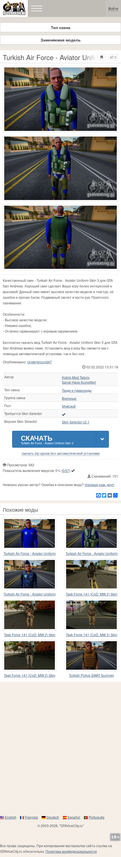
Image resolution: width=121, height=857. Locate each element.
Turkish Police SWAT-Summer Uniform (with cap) (91, 675)
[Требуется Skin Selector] (63, 414)
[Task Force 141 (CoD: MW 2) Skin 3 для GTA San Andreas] (91, 574)
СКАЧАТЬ (47, 439)
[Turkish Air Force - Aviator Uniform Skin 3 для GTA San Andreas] (60, 99)
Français (31, 817)
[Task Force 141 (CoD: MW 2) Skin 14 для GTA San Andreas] (29, 614)
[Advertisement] (60, 748)
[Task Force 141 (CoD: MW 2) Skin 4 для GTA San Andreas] (29, 655)
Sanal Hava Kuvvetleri (79, 382)
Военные (69, 398)
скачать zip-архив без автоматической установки (61, 453)
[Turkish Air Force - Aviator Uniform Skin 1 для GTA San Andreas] (91, 533)
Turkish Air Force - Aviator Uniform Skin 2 (30, 594)
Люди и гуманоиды (77, 390)
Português (96, 817)
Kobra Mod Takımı (75, 377)
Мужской (69, 406)
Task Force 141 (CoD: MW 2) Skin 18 (91, 635)
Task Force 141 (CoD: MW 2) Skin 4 (29, 675)
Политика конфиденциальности (71, 851)
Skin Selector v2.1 (75, 422)
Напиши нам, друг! (99, 484)
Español (74, 817)
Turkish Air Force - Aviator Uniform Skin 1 (92, 553)
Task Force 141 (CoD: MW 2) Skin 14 (29, 635)
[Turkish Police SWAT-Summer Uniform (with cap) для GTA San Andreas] (91, 655)
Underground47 (39, 361)
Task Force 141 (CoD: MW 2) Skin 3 (91, 594)
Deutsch (52, 817)
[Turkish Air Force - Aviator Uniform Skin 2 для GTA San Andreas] (29, 574)
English (10, 817)
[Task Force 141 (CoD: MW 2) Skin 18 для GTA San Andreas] (91, 614)
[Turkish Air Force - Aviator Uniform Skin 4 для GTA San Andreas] (29, 533)
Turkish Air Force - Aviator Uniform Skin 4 (30, 553)
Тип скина (60, 27)
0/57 (65, 470)
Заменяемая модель (61, 40)
